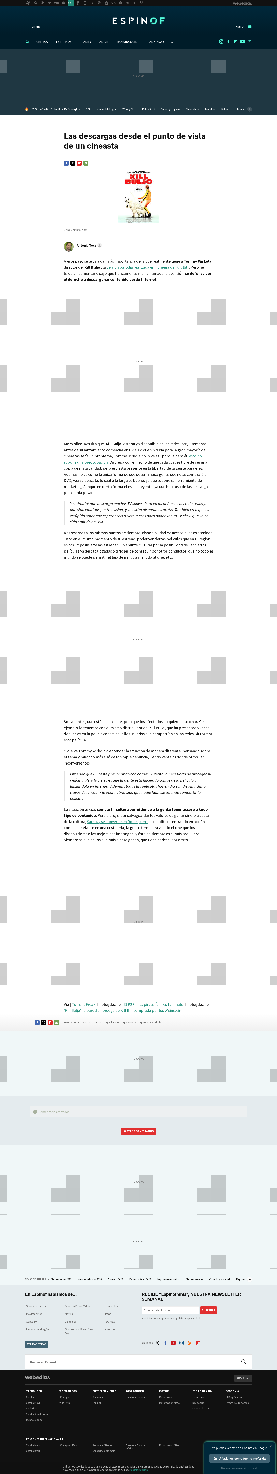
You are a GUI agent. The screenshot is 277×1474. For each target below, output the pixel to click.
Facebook (228, 41)
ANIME (104, 42)
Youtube (242, 41)
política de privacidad (188, 1318)
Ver (140, 1131)
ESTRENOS (63, 42)
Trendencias (198, 1397)
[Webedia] (37, 1377)
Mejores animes (194, 1279)
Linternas (109, 1329)
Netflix (224, 109)
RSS (189, 1342)
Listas (107, 1314)
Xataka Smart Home (37, 1414)
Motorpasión (166, 1397)
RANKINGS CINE (128, 42)
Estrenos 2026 (115, 1279)
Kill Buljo (114, 1022)
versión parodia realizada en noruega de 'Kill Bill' (148, 267)
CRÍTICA (42, 42)
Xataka (30, 1397)
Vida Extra (65, 1403)
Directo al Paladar (136, 1397)
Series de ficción (36, 1306)
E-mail (85, 163)
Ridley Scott (148, 109)
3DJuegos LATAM (68, 1445)
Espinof (138, 21)
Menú (35, 27)
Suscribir (208, 1310)
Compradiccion (201, 1408)
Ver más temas (36, 1344)
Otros (98, 1022)
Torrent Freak (83, 1004)
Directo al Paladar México (136, 1447)
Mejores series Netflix (168, 1279)
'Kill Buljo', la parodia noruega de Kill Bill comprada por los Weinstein (122, 1010)
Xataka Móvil (33, 1403)
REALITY (85, 42)
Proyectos (84, 1022)
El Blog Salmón (234, 1397)
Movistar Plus (34, 1314)
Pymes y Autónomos (237, 1403)
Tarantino (210, 109)
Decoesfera (198, 1403)
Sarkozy (131, 1022)
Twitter (249, 41)
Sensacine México (102, 1445)
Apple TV (31, 1321)
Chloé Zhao (192, 109)
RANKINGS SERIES (160, 42)
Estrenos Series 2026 (140, 1279)
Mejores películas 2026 (90, 1279)
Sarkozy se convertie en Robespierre (117, 821)
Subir (240, 1378)
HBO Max (109, 1321)
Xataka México (34, 1445)
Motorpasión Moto (169, 1403)
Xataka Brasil (33, 1451)
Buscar (243, 1362)
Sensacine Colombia (104, 1451)
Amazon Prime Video (77, 1306)
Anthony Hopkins (170, 109)
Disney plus (111, 1306)
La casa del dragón (106, 109)
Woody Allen (129, 109)
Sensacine (98, 1397)
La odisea (71, 1321)
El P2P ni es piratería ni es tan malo (153, 1004)
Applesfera (31, 1408)
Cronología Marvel (219, 1279)
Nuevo (241, 27)
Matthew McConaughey (67, 109)
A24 (88, 109)
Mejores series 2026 (61, 1279)
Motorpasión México (170, 1445)
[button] (89, 245)
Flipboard (235, 41)
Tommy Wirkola (152, 1022)
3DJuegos (64, 1397)
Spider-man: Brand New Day (79, 1331)
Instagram (221, 41)
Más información (138, 1470)
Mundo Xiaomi (34, 1420)
